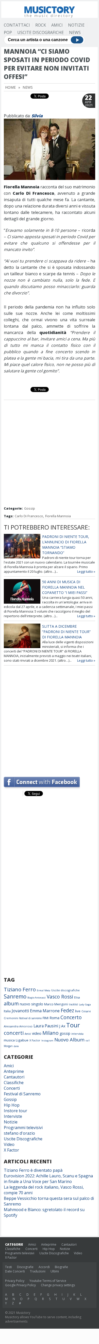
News (75, 32)
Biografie (61, 1267)
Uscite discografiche (65, 990)
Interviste (13, 1116)
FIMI (45, 1018)
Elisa (77, 997)
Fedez (67, 1010)
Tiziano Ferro (20, 989)
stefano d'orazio (19, 1133)
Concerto (71, 1017)
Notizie (76, 25)
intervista (77, 1034)
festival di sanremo (30, 1018)
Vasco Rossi (60, 996)
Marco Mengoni (56, 1004)
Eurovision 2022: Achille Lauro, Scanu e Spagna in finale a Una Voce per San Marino (48, 1178)
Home (10, 87)
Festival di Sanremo (22, 1094)
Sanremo (15, 996)
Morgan (8, 1046)
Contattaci (17, 25)
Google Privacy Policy (20, 1285)
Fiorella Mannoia (58, 516)
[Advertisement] (49, 453)
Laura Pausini (46, 1026)
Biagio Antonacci (36, 997)
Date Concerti (15, 1271)
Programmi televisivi (23, 1127)
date (16, 1046)
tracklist (73, 1004)
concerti (14, 1032)
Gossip (29, 508)
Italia (7, 1011)
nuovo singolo (31, 1004)
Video (9, 1144)
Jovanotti (20, 1011)
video (36, 1033)
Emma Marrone (45, 1011)
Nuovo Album (69, 1039)
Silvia (37, 116)
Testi (8, 1267)
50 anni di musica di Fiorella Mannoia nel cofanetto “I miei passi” (64, 587)
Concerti (12, 1088)
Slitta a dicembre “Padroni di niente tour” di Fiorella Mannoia (66, 631)
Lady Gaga (85, 1004)
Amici (57, 25)
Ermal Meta (43, 990)
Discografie (25, 1267)
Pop (8, 32)
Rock (40, 25)
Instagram (47, 1040)
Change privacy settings (58, 1285)
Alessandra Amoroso (18, 1026)
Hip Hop (12, 1105)
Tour (73, 1025)
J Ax (62, 1026)
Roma (54, 1017)
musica (9, 1040)
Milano (50, 1032)
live (77, 1011)
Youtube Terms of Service (47, 1281)
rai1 (88, 1040)
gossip (65, 1033)
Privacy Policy (14, 1281)
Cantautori (14, 1077)
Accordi (44, 1267)
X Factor (34, 1040)
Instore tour (15, 1110)
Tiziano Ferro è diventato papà (33, 1170)
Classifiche (14, 1082)
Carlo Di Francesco (29, 516)
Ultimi (55, 1271)
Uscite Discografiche (40, 32)
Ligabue (22, 1040)
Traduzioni (37, 1271)
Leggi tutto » (86, 571)
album (11, 1003)
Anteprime (14, 1071)
